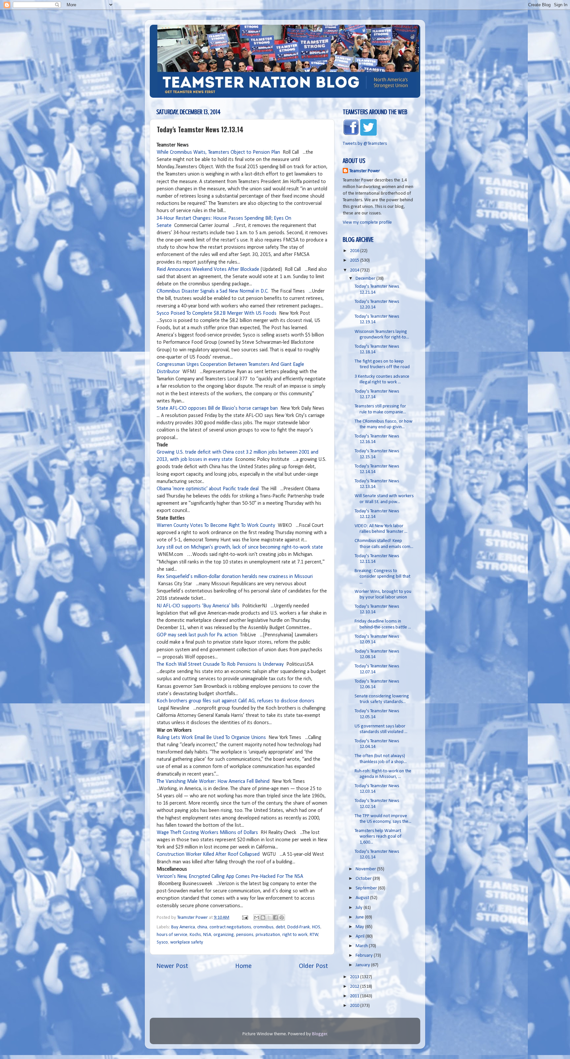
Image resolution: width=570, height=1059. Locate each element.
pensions (244, 934)
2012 (355, 986)
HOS (316, 927)
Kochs (195, 934)
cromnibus (263, 927)
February (365, 955)
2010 (355, 1005)
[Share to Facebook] (275, 917)
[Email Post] (244, 917)
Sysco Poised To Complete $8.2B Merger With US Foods (216, 313)
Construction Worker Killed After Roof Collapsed (208, 854)
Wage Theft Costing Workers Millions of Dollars (207, 832)
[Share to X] (269, 917)
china (202, 927)
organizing (223, 934)
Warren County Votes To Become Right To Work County (216, 525)
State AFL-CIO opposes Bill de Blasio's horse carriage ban (217, 408)
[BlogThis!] (263, 917)
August (363, 897)
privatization (268, 934)
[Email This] (256, 917)
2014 (355, 270)
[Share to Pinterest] (281, 917)
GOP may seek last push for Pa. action (197, 635)
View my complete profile (367, 222)
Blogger (319, 1034)
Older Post (313, 966)
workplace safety (186, 942)
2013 (355, 977)
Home (243, 966)
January (363, 965)
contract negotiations (230, 927)
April (360, 936)
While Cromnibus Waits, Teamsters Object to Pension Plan (219, 152)
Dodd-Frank (298, 927)
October (364, 878)
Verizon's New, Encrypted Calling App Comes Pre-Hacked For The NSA (230, 876)
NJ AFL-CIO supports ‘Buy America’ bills (198, 606)
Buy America (183, 927)
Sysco (162, 942)
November (366, 869)
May (360, 926)
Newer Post (172, 966)
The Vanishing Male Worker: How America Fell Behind (213, 781)
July (360, 907)
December (366, 278)
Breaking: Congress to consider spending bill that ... (382, 576)
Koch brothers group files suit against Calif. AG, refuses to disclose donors (235, 701)
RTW (314, 934)
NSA (207, 934)
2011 (355, 996)
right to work (294, 934)
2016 (355, 250)
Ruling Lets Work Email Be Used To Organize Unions (211, 737)
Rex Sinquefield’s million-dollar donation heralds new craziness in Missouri (235, 576)
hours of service (172, 934)
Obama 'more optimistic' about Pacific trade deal (208, 489)
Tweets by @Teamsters (365, 143)
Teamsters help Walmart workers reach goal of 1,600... (378, 836)
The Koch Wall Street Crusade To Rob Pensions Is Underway (220, 664)
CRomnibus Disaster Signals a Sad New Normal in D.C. (213, 291)
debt (280, 927)
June (360, 917)
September (367, 888)
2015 (355, 260)
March (362, 946)
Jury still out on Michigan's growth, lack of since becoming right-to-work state (240, 547)
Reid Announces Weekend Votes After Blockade (209, 269)
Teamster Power (364, 171)
